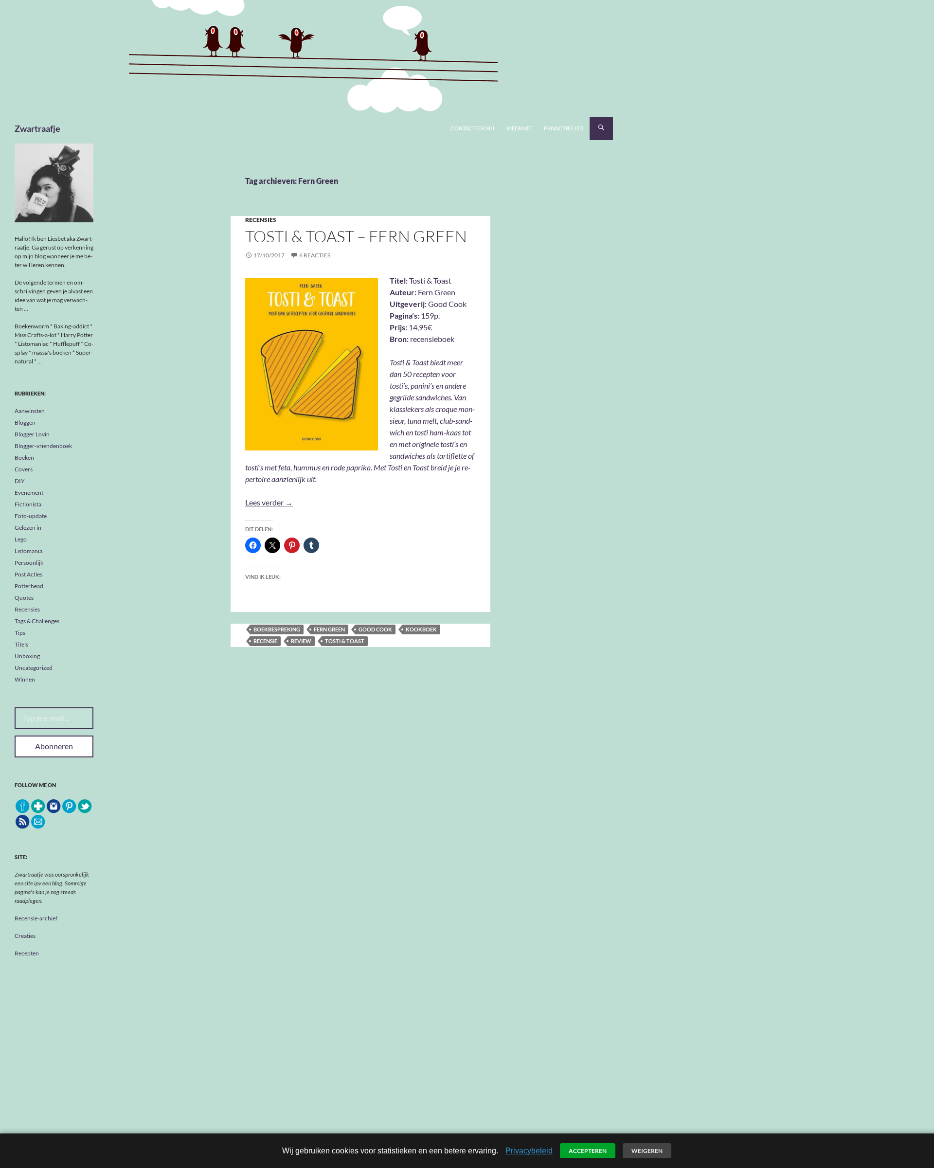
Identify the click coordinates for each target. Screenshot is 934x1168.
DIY (20, 481)
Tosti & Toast (344, 641)
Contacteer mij (472, 128)
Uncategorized (34, 667)
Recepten (27, 953)
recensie (265, 641)
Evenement (29, 492)
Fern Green (329, 629)
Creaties (25, 935)
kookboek (421, 629)
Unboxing (27, 656)
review (301, 641)
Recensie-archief (36, 918)
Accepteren (588, 1150)
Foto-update (31, 516)
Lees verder (269, 502)
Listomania (28, 551)
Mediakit (519, 128)
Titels (21, 644)
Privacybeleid (563, 128)
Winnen (25, 679)
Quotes (24, 597)
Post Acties (28, 574)
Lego (21, 539)
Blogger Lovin (32, 434)
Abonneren (54, 746)
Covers (24, 469)
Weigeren (647, 1150)
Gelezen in (28, 527)
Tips (20, 632)
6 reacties (314, 255)
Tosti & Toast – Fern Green (356, 236)
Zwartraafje (37, 128)
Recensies (260, 219)
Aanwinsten (30, 410)
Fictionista (28, 504)
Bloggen (25, 422)
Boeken (24, 457)
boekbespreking (276, 629)
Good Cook (375, 629)
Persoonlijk (29, 562)
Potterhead (29, 586)
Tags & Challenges (37, 621)
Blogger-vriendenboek (43, 445)
